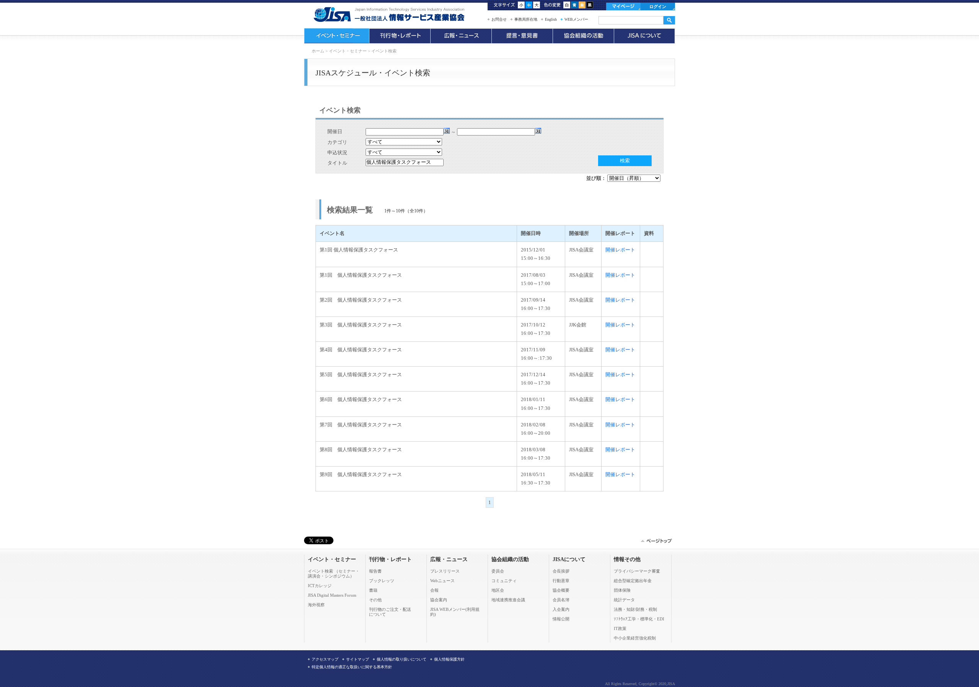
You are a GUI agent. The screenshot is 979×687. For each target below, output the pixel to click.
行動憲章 (561, 580)
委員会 (497, 571)
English (551, 19)
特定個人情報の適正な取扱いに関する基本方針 (352, 667)
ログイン (657, 6)
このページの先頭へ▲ (656, 541)
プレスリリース (445, 571)
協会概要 (561, 590)
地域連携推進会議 (508, 599)
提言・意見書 (522, 36)
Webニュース (442, 580)
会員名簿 (561, 599)
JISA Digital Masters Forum (332, 595)
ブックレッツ (381, 580)
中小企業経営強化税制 (635, 638)
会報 (434, 590)
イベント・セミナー (336, 36)
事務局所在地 (525, 19)
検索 (625, 160)
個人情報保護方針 (449, 659)
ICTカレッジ (320, 585)
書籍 (373, 590)
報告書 (375, 571)
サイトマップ (357, 659)
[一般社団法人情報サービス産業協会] (400, 14)
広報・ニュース (460, 36)
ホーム (318, 51)
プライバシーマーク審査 (637, 571)
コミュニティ (504, 580)
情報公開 (561, 619)
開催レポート (620, 250)
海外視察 (316, 604)
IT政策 (620, 628)
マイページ (623, 6)
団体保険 (622, 590)
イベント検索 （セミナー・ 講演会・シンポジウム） (333, 573)
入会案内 (561, 609)
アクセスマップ (325, 659)
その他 (375, 599)
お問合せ (499, 19)
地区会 (497, 590)
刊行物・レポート (399, 36)
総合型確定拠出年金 (633, 580)
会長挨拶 (561, 571)
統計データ (624, 599)
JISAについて (644, 36)
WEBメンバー (576, 19)
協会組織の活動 (583, 36)
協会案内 (438, 599)
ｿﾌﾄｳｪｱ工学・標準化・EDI (639, 619)
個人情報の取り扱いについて (401, 659)
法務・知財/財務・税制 (635, 609)
